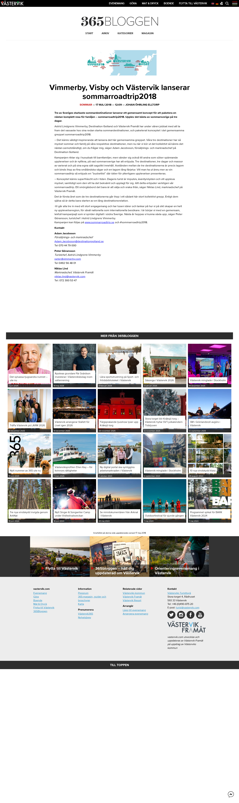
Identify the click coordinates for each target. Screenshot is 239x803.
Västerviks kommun (134, 593)
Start (89, 33)
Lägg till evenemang (134, 610)
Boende (37, 600)
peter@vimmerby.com (67, 258)
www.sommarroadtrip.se (99, 222)
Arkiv (105, 33)
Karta (81, 603)
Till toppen (119, 665)
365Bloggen (40, 611)
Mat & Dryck (40, 603)
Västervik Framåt (132, 596)
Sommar (86, 104)
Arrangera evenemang (135, 613)
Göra (36, 596)
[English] (213, 3)
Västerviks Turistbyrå (179, 593)
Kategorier (125, 33)
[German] (217, 3)
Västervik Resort (132, 600)
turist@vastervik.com (187, 607)
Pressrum (83, 593)
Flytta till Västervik (43, 607)
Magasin (148, 33)
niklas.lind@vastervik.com (69, 276)
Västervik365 (85, 613)
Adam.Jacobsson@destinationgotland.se (79, 241)
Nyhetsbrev (84, 617)
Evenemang (40, 593)
